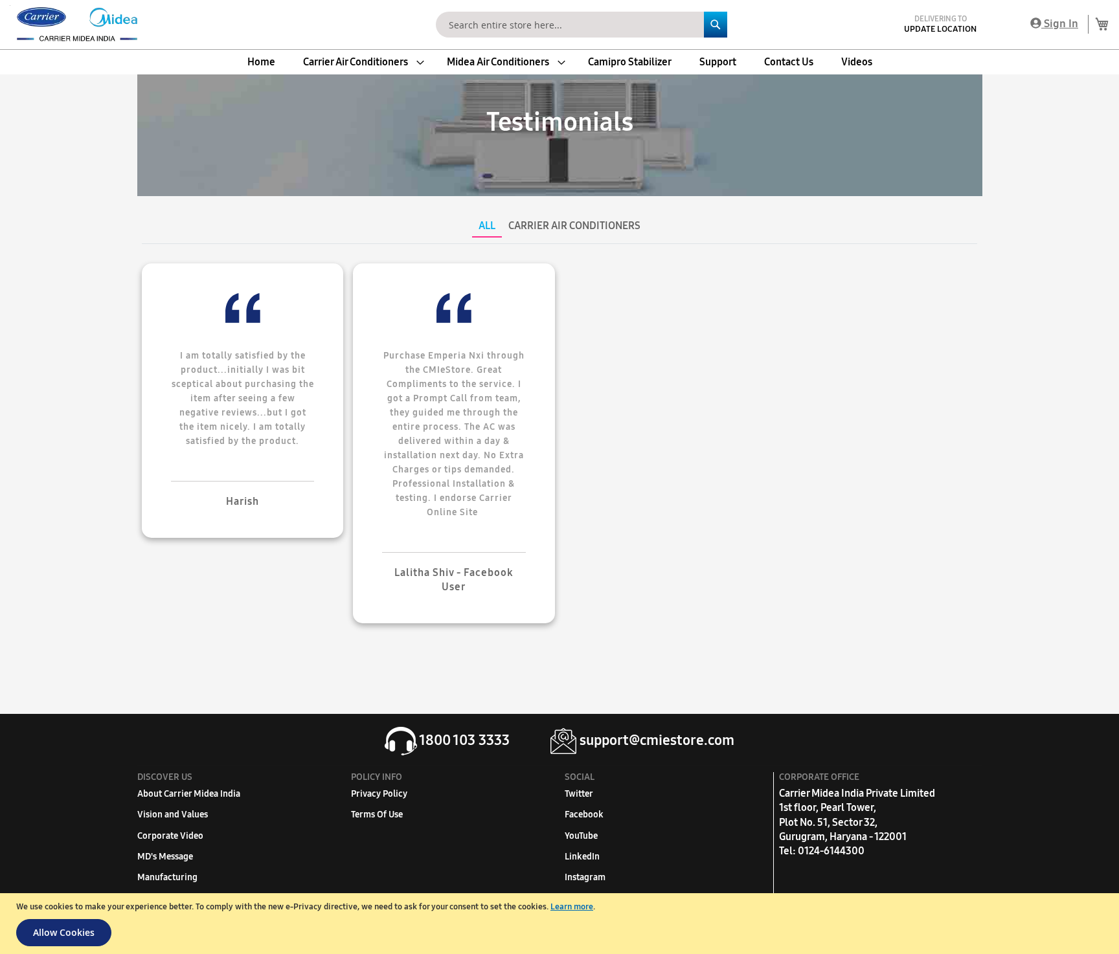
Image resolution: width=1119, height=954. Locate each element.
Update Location (940, 29)
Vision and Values (172, 814)
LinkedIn (582, 856)
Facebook (584, 814)
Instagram (585, 877)
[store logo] (74, 24)
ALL (487, 225)
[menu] (559, 62)
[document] (561, 923)
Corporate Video (170, 835)
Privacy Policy (379, 793)
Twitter (579, 793)
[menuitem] (261, 62)
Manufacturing (167, 877)
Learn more (571, 907)
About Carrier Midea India (188, 793)
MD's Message (165, 856)
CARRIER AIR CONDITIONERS (574, 225)
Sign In (1059, 23)
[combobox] (581, 25)
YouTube (581, 835)
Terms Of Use (377, 814)
